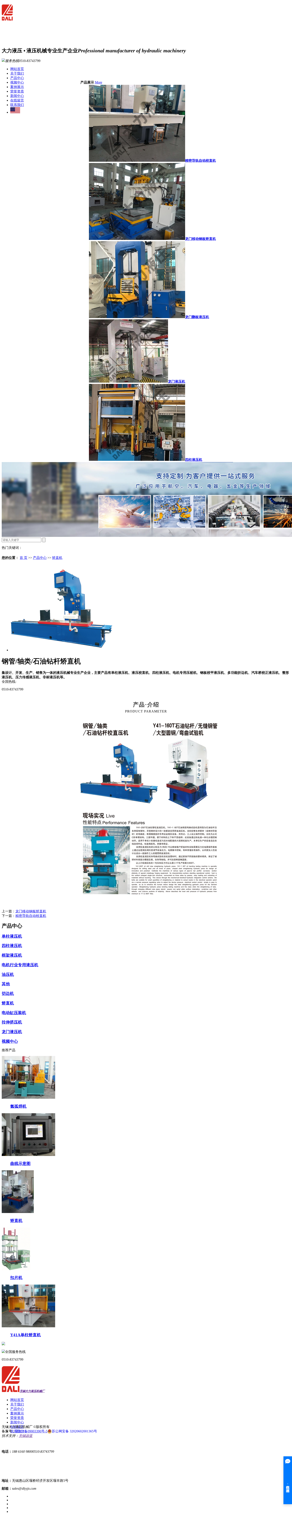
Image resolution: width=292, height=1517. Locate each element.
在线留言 (17, 100)
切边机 (8, 993)
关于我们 (17, 73)
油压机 (8, 974)
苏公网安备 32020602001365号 (74, 1431)
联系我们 (17, 105)
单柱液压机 (12, 936)
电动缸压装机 (14, 1012)
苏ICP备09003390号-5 (31, 1431)
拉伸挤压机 (12, 1022)
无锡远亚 (25, 1436)
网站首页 (17, 69)
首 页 (23, 558)
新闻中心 (17, 96)
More (98, 82)
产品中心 (17, 78)
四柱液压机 (193, 459)
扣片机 (16, 1277)
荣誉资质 (17, 91)
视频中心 (17, 82)
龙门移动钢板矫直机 (200, 239)
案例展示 (17, 87)
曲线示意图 (20, 1163)
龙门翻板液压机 (197, 317)
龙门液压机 (176, 381)
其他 (6, 984)
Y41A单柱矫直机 (25, 1335)
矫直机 (57, 558)
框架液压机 (12, 955)
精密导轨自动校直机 (200, 160)
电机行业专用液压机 (20, 965)
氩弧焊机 (18, 1106)
